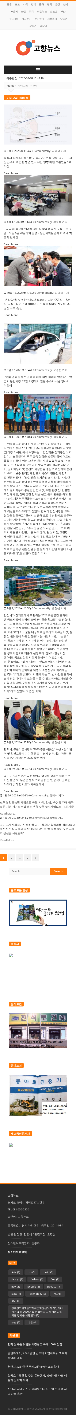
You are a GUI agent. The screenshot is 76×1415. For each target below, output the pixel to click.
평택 (31, 11)
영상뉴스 (42, 11)
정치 (49, 4)
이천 (32, 1322)
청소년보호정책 (17, 1252)
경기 (15, 1301)
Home (10, 85)
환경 (57, 4)
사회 (25, 4)
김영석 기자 (60, 222)
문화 (41, 4)
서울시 (14, 11)
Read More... (12, 173)
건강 (57, 1294)
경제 (33, 4)
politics (53, 1286)
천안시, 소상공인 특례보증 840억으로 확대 (33, 1366)
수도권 (64, 18)
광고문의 (26, 18)
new (15, 1286)
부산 (63, 11)
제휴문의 (52, 18)
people (33, 1286)
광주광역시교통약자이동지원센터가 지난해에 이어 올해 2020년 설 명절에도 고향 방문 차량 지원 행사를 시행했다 (37, 1311)
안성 (23, 11)
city (31, 1272)
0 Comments (39, 151)
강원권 (33, 26)
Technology (37, 1294)
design (17, 1279)
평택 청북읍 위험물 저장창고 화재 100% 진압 (35, 1344)
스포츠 (53, 11)
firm (55, 1279)
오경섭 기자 (60, 370)
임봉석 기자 (59, 151)
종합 (9, 4)
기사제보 (13, 18)
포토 (17, 4)
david (48, 1272)
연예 (65, 4)
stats (16, 1294)
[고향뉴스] (38, 47)
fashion (37, 1279)
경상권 (43, 26)
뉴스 (15, 1322)
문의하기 (39, 18)
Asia (15, 1272)
